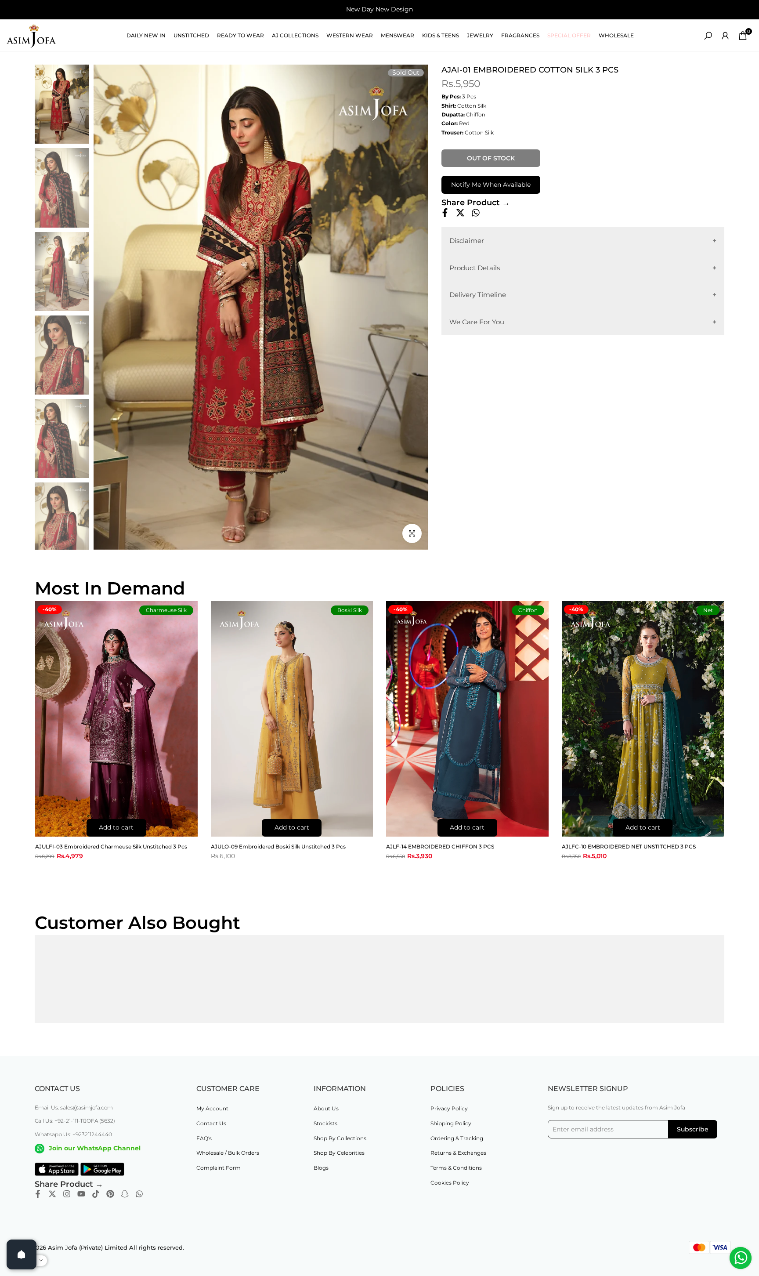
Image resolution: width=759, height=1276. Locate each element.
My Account (212, 1108)
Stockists (325, 1123)
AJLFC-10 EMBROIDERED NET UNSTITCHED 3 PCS (629, 846)
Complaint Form (218, 1167)
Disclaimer (466, 240)
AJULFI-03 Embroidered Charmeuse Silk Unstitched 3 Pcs (111, 846)
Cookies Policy (449, 1182)
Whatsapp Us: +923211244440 (73, 1134)
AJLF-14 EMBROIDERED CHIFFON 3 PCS (440, 846)
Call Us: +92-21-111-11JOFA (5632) (75, 1120)
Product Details (474, 267)
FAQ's (204, 1138)
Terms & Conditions (456, 1167)
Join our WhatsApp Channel (95, 1148)
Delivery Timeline (477, 294)
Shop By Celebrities (339, 1152)
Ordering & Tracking (456, 1138)
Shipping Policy (450, 1123)
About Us (326, 1108)
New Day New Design (379, 9)
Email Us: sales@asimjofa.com (74, 1107)
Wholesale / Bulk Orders (227, 1152)
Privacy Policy (449, 1108)
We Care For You (476, 321)
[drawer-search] (708, 36)
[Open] (21, 1254)
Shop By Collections (340, 1138)
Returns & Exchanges (458, 1152)
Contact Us (211, 1123)
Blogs (321, 1167)
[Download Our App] (57, 1169)
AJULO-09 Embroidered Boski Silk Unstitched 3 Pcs (278, 846)
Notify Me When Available (491, 184)
